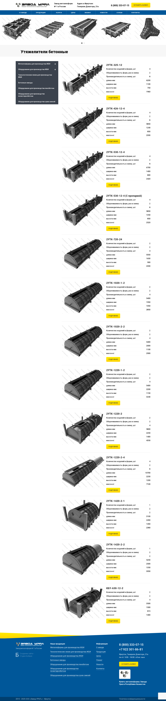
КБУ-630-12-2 (114, 588)
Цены (98, 656)
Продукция (101, 652)
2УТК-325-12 (114, 65)
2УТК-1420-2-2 (115, 544)
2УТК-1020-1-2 (115, 283)
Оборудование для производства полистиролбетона (31, 95)
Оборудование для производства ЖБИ (37, 69)
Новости (99, 664)
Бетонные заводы (25, 83)
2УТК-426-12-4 (115, 108)
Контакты (100, 669)
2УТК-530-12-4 (115, 152)
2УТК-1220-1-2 (115, 370)
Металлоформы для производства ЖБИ (37, 64)
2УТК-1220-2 (114, 413)
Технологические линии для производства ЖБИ (35, 76)
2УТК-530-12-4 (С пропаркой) (124, 195)
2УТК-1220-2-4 (115, 457)
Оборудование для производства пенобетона (36, 88)
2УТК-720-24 (114, 239)
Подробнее (113, 98)
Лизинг (99, 660)
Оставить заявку (141, 5)
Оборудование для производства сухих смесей (36, 102)
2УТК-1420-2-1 (115, 501)
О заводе (100, 647)
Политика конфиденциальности (132, 699)
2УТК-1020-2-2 (115, 326)
